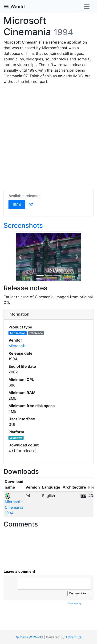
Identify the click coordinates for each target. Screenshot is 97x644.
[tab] (48, 314)
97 (30, 204)
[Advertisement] (48, 136)
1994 (18, 204)
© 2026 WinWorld (29, 637)
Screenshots (23, 225)
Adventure (73, 637)
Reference (36, 333)
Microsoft (17, 345)
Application (17, 333)
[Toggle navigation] (86, 6)
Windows (16, 438)
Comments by (75, 603)
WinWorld (14, 6)
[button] (20, 257)
